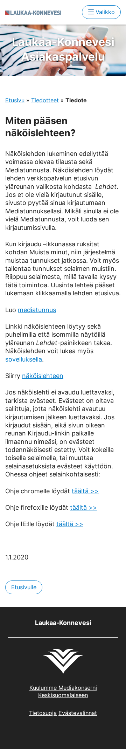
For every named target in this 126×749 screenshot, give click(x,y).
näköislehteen (42, 375)
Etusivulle (23, 587)
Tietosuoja (43, 712)
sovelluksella (23, 359)
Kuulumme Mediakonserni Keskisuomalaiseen (63, 691)
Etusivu (14, 100)
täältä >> (85, 491)
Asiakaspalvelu (63, 49)
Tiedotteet (45, 100)
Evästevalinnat (77, 712)
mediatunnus (37, 310)
